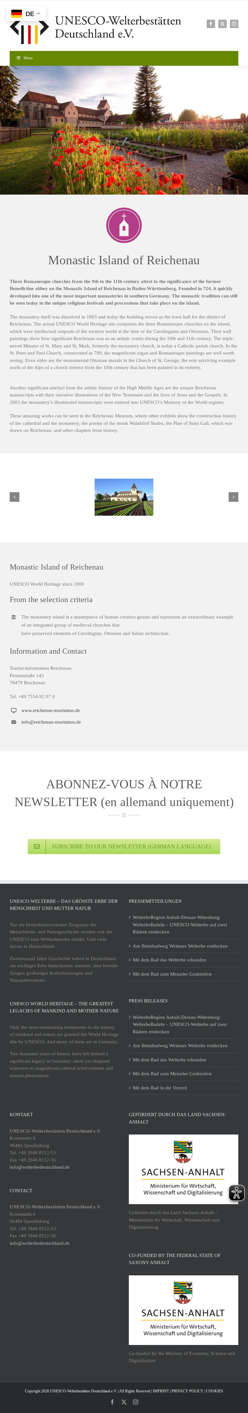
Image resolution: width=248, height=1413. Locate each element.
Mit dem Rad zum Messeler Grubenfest (172, 974)
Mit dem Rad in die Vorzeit (160, 1087)
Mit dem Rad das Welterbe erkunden (169, 959)
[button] (14, 497)
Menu (28, 58)
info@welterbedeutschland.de (40, 1167)
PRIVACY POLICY (187, 1391)
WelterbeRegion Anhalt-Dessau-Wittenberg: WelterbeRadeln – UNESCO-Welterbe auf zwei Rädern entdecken (180, 924)
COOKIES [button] (214, 1391)
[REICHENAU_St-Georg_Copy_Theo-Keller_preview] (124, 497)
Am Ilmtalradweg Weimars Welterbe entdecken (180, 946)
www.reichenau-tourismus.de (50, 710)
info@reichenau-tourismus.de (51, 722)
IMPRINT (161, 1391)
